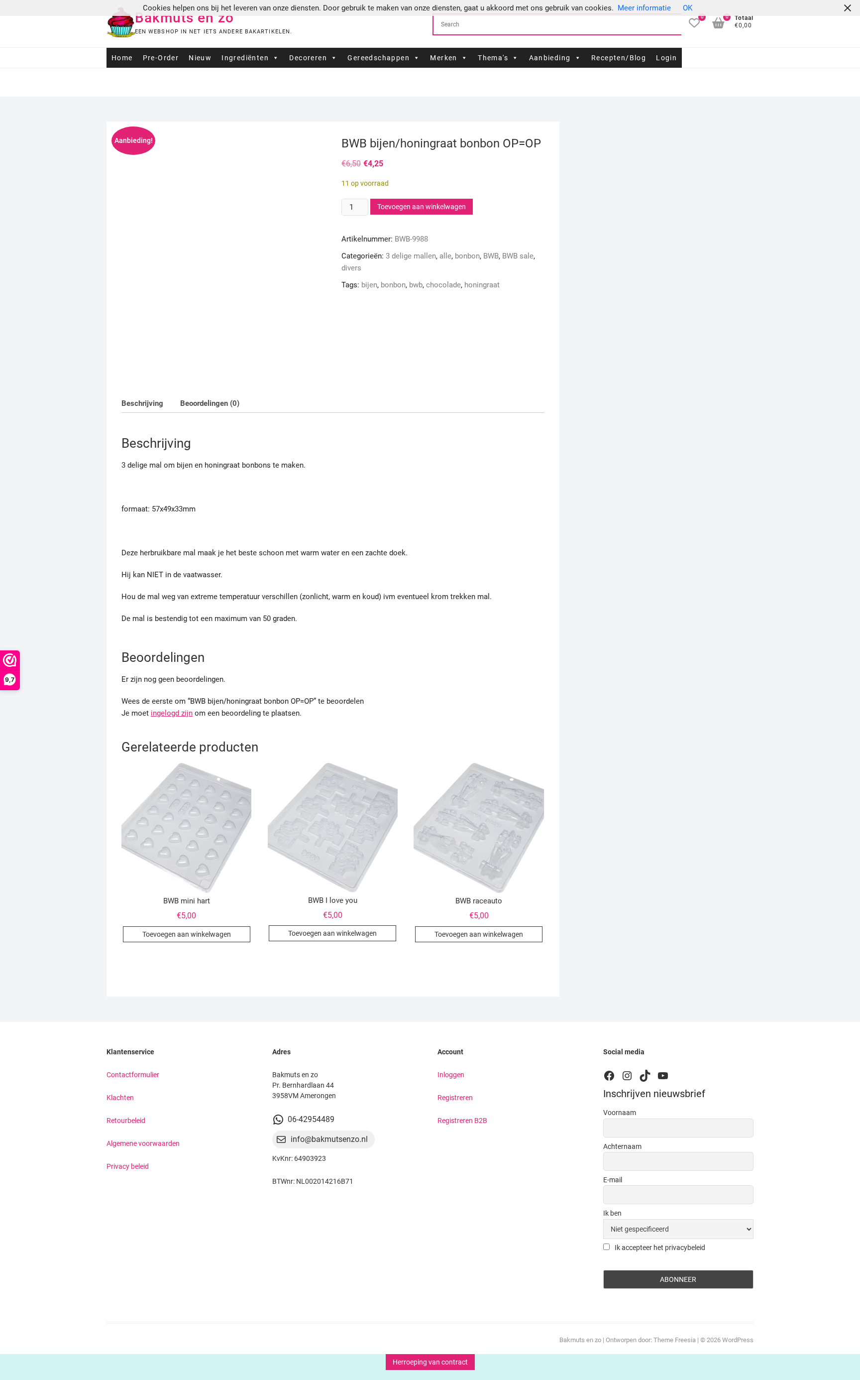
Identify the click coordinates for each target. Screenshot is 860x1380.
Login (666, 58)
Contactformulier (133, 1075)
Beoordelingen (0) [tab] (209, 403)
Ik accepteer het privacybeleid (659, 1248)
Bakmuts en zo (184, 17)
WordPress (737, 1340)
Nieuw (200, 58)
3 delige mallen (411, 255)
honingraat (482, 284)
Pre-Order (161, 58)
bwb (416, 284)
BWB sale (518, 255)
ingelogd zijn (172, 713)
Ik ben (612, 1213)
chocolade (443, 284)
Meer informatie (644, 7)
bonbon (467, 255)
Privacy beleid (128, 1166)
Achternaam (622, 1146)
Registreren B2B (462, 1121)
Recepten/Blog (618, 58)
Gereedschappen (378, 58)
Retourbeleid (126, 1121)
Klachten (120, 1098)
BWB (491, 255)
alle (445, 255)
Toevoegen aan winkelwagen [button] (186, 934)
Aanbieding (550, 58)
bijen (369, 284)
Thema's (493, 58)
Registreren (455, 1098)
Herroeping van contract (430, 1362)
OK (687, 7)
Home (122, 58)
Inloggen (450, 1075)
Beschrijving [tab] (142, 403)
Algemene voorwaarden (143, 1143)
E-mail (612, 1180)
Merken (443, 58)
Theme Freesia (674, 1340)
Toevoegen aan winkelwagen (421, 207)
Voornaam (619, 1113)
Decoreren (308, 58)
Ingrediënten (245, 58)
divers (351, 267)
